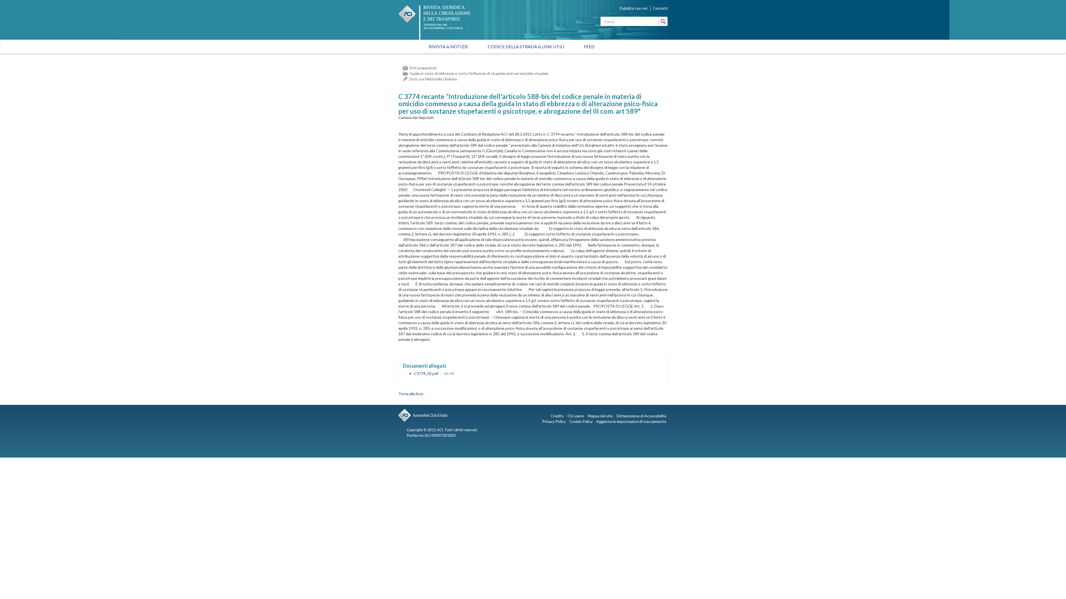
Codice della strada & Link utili (526, 46)
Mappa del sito (600, 415)
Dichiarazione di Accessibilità (641, 415)
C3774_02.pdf (426, 373)
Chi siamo (575, 415)
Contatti (660, 8)
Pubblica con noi (633, 8)
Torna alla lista (410, 393)
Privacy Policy (554, 421)
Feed (589, 46)
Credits (557, 415)
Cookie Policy (581, 421)
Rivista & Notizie (448, 46)
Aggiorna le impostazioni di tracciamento (631, 421)
